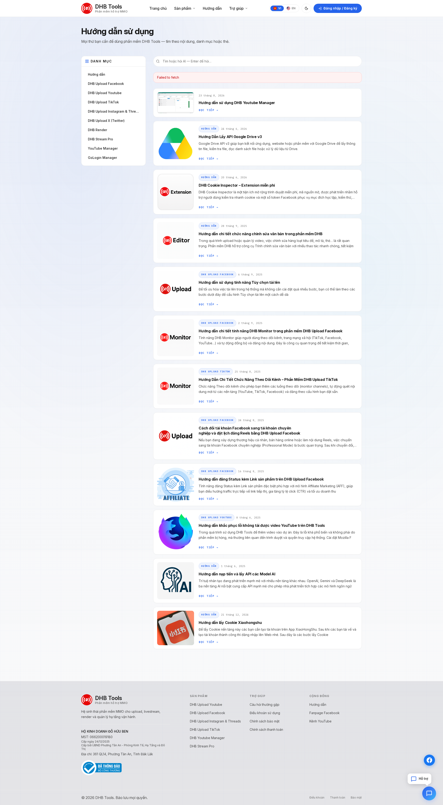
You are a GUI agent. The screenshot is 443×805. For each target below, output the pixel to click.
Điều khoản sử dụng (265, 713)
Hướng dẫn (212, 8)
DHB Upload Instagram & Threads (215, 721)
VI (279, 8)
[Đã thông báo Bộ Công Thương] (101, 767)
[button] (419, 778)
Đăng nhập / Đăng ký (340, 8)
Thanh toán (337, 797)
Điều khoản (316, 797)
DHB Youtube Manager (207, 738)
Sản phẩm (182, 8)
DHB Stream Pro (202, 746)
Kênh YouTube (320, 721)
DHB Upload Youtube (216, 501)
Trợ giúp (236, 8)
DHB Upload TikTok (215, 355)
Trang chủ (158, 8)
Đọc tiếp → (208, 94)
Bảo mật (356, 797)
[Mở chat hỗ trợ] (429, 793)
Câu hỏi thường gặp (264, 704)
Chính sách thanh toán (266, 729)
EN (293, 8)
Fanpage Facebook (324, 713)
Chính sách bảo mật (264, 721)
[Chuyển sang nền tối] (306, 8)
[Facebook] (429, 760)
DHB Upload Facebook (217, 258)
